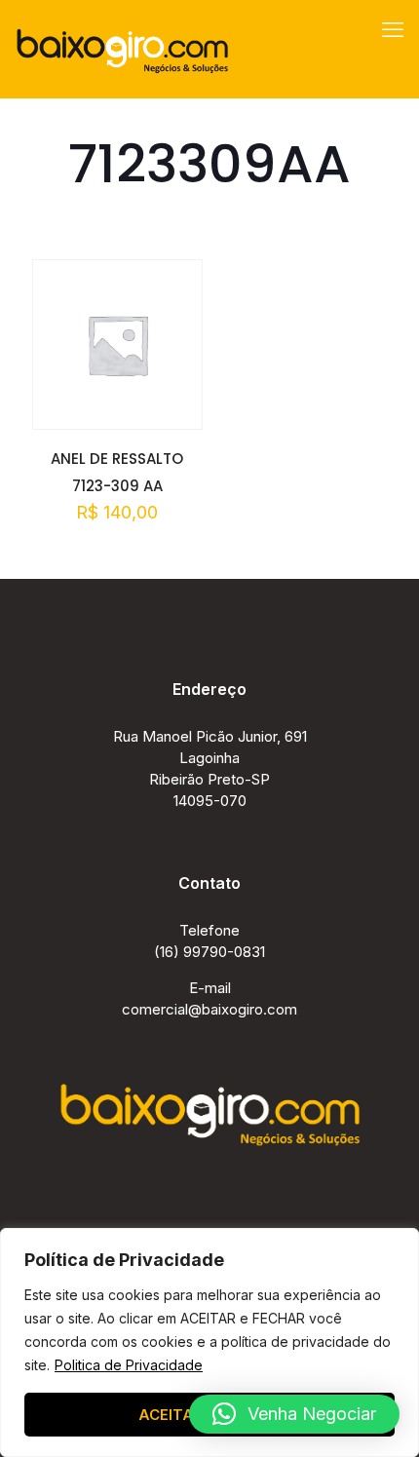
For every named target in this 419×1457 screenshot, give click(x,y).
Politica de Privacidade (129, 1365)
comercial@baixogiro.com (209, 1009)
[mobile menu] (392, 29)
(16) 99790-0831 (209, 951)
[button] (294, 1414)
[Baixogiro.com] (122, 48)
